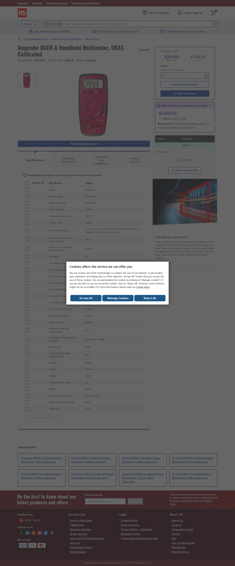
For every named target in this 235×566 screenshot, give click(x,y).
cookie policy (142, 287)
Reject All (150, 298)
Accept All (86, 298)
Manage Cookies (118, 298)
